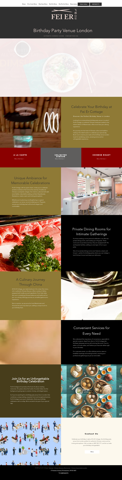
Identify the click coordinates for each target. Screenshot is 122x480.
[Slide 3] (62, 92)
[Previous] (9, 67)
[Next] (113, 67)
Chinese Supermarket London (79, 468)
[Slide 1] (59, 92)
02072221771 (64, 473)
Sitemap (51, 468)
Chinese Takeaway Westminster (62, 468)
